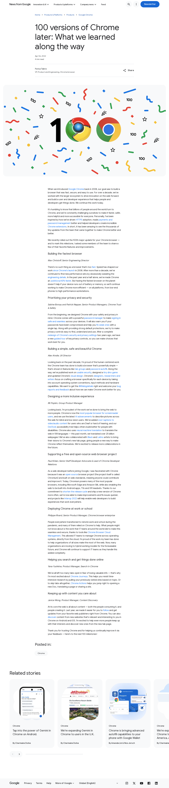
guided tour (59, 338)
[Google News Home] (20, 4)
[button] (149, 4)
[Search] (129, 4)
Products (70, 15)
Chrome (41, 653)
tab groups (80, 369)
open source (72, 474)
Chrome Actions (78, 583)
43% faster (61, 281)
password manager (93, 318)
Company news (87, 4)
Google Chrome (86, 15)
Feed (103, 4)
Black (90, 437)
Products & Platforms (53, 15)
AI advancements (83, 416)
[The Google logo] (14, 783)
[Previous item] (13, 754)
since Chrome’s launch (64, 270)
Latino (100, 437)
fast (94, 267)
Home (37, 15)
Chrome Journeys (79, 576)
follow (106, 610)
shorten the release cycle (75, 491)
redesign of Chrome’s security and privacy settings (72, 335)
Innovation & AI (39, 4)
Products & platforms (63, 4)
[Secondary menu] (136, 4)
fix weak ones (102, 325)
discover (52, 617)
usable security (84, 372)
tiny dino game (111, 372)
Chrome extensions (57, 226)
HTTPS (79, 219)
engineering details (57, 277)
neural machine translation (89, 430)
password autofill (98, 369)
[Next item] (19, 754)
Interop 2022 (70, 498)
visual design (77, 376)
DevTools (52, 427)
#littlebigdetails (86, 386)
